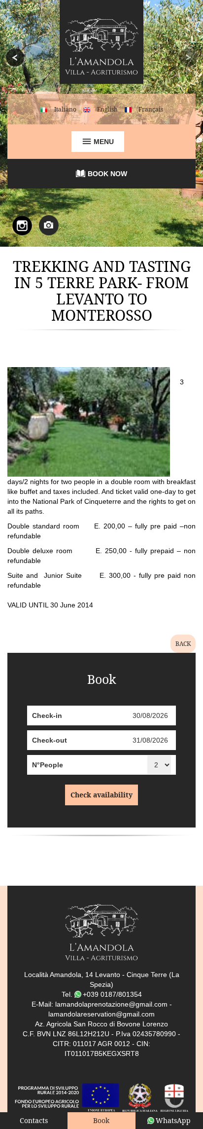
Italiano (65, 109)
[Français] (128, 109)
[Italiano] (43, 109)
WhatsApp (173, 1120)
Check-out (49, 740)
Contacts (34, 1120)
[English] (86, 109)
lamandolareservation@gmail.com (101, 1014)
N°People (47, 765)
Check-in (47, 715)
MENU (103, 142)
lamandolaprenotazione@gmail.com (111, 1004)
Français (150, 109)
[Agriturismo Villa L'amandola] (101, 46)
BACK (183, 644)
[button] (15, 123)
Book (101, 1120)
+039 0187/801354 (112, 994)
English (107, 109)
